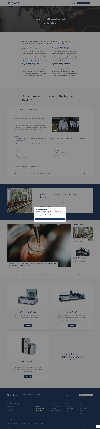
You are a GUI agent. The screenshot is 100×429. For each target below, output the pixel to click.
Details (40, 215)
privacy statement (54, 212)
